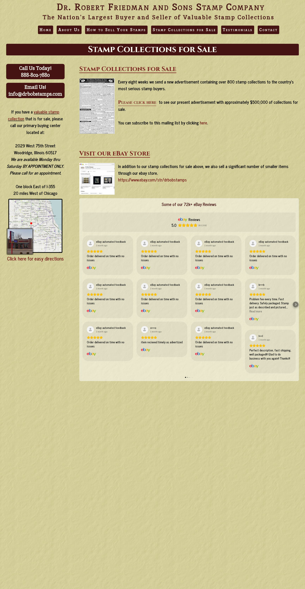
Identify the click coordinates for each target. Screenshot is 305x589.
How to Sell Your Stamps (116, 29)
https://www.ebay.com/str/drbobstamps (152, 179)
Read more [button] (255, 311)
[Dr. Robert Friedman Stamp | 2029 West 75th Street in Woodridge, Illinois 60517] (35, 253)
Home (46, 29)
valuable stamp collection (33, 115)
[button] (82, 304)
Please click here (137, 102)
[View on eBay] (90, 243)
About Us (69, 29)
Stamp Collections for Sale (184, 29)
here (203, 122)
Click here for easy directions (35, 258)
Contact (268, 29)
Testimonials (238, 29)
